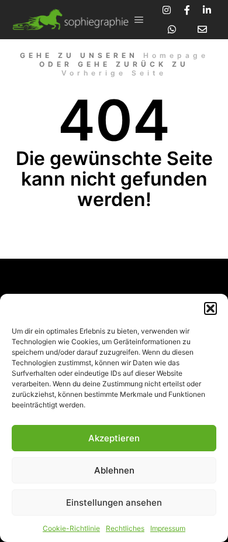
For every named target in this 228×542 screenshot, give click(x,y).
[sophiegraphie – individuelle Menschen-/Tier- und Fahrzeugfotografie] (70, 19)
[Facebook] (187, 10)
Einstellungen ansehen (114, 502)
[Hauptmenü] (139, 20)
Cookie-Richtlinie (71, 528)
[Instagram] (166, 10)
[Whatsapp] (171, 29)
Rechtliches (125, 528)
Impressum (167, 528)
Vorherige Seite (114, 72)
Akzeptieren (114, 438)
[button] (210, 308)
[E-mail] (202, 29)
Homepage (176, 55)
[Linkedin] (207, 10)
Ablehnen (114, 470)
